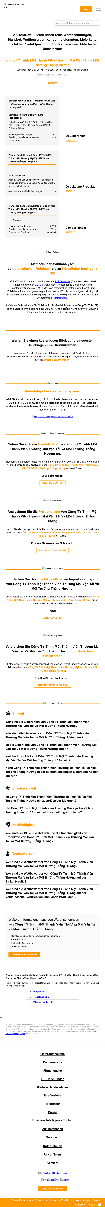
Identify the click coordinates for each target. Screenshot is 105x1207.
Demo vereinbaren (52, 1188)
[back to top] (1, 1017)
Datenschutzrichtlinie (46, 1200)
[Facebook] (48, 1179)
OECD (38, 284)
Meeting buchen (52, 482)
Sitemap (97, 1200)
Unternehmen (52, 1146)
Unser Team (52, 1154)
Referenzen (60, 297)
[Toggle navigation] (98, 7)
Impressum (80, 1204)
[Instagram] (62, 1179)
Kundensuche (52, 1062)
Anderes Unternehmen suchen (73, 23)
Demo (86, 9)
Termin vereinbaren (24, 954)
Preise (52, 1112)
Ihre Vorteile (52, 1095)
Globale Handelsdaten (52, 1087)
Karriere (52, 1162)
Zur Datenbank (52, 1129)
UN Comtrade (62, 281)
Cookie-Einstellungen (22, 1200)
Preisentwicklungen (52, 550)
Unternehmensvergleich (52, 685)
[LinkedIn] (41, 1179)
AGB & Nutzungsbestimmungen (74, 1200)
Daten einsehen (52, 617)
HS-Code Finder (52, 1079)
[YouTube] (54, 1179)
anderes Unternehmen (56, 359)
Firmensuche (52, 1070)
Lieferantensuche (52, 1054)
